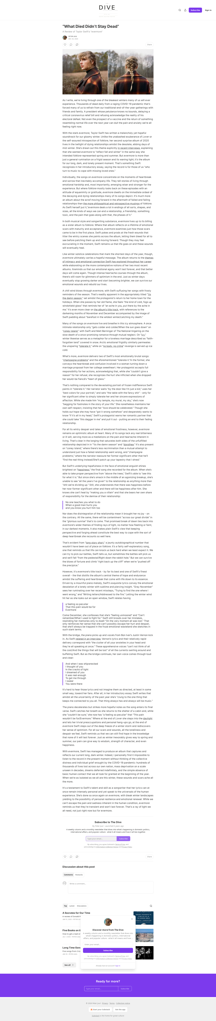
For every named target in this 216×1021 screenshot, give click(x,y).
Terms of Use (120, 956)
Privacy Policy (127, 958)
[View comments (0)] (71, 44)
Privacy (105, 1003)
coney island (70, 331)
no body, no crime (113, 346)
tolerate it (85, 346)
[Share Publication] (185, 10)
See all (67, 965)
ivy (143, 334)
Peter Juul (72, 36)
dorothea (129, 444)
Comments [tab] (68, 875)
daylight (147, 718)
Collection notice (123, 1003)
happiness (83, 469)
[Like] (65, 44)
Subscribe (195, 10)
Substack (95, 1016)
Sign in (208, 10)
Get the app (120, 1009)
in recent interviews (129, 148)
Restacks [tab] (79, 875)
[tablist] (73, 874)
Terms (112, 1003)
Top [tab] (65, 906)
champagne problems (75, 360)
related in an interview (88, 638)
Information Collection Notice (107, 958)
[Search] (179, 10)
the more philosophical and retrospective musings (111, 203)
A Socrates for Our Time (76, 913)
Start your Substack (101, 1009)
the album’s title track (106, 309)
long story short (95, 542)
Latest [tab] (71, 906)
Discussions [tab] (81, 906)
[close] (132, 919)
